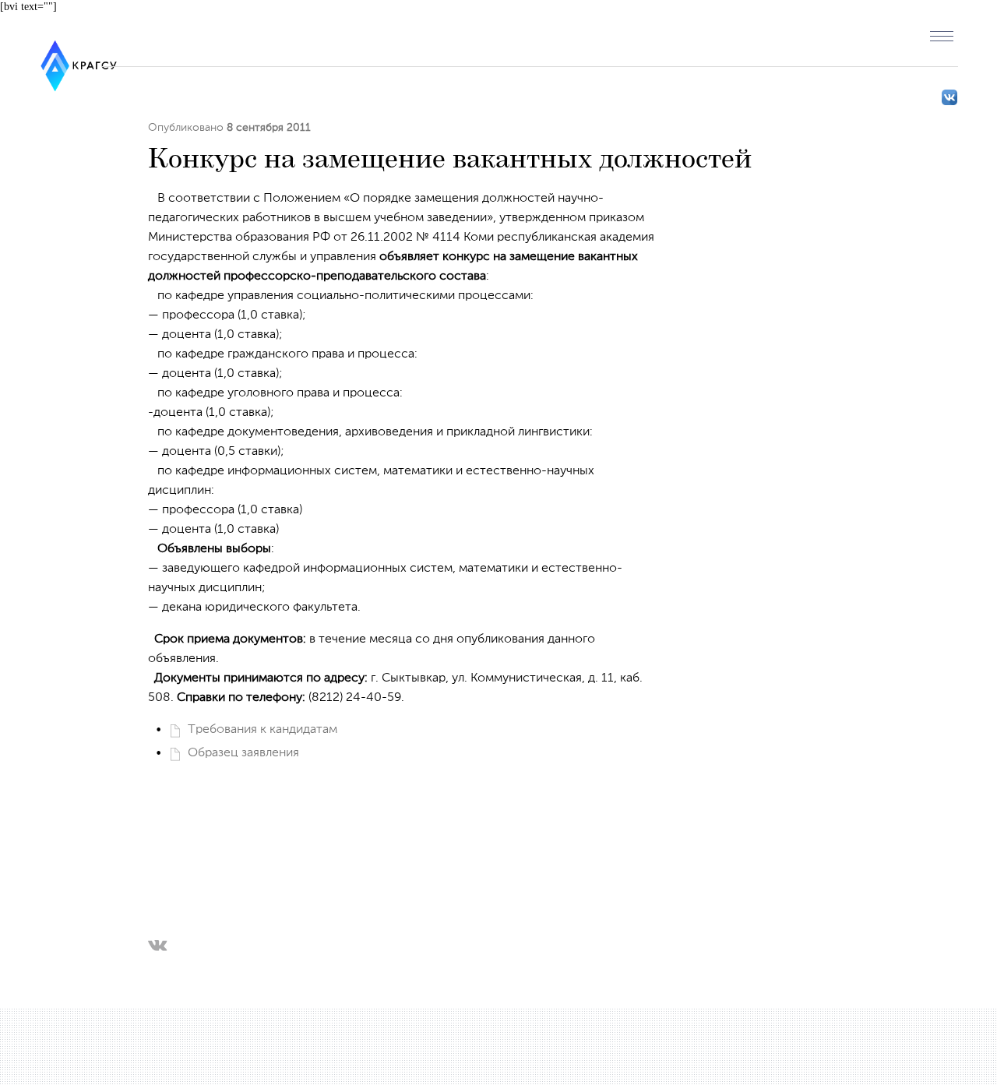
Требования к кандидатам (262, 730)
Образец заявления (243, 753)
